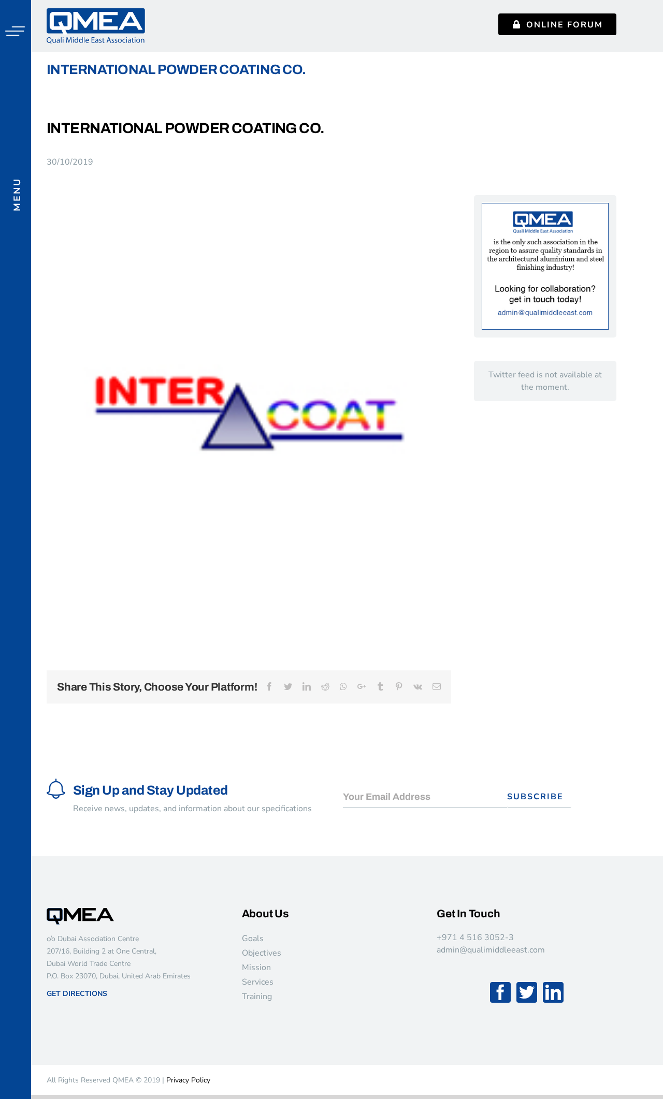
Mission (256, 967)
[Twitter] (526, 992)
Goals (253, 938)
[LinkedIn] (553, 992)
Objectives (261, 953)
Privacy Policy (188, 1080)
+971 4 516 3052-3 (475, 937)
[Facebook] (500, 992)
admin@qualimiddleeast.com (491, 950)
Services (257, 982)
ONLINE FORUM (564, 25)
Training (257, 996)
